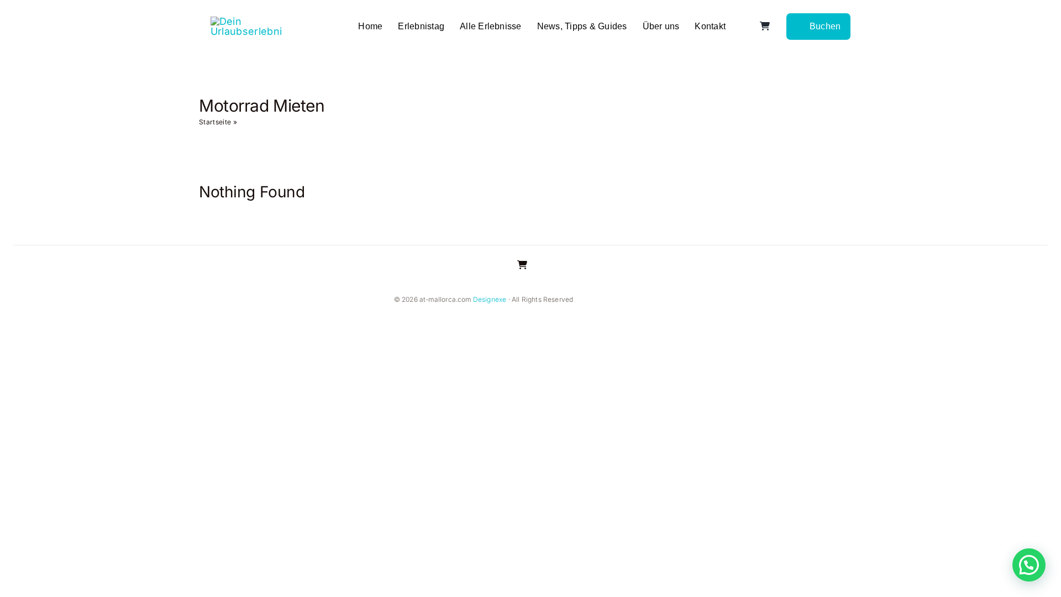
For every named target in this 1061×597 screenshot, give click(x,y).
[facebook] (590, 300)
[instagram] (608, 300)
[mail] (661, 300)
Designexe (490, 299)
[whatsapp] (643, 300)
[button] (1029, 565)
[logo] (246, 21)
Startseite (215, 122)
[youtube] (625, 300)
